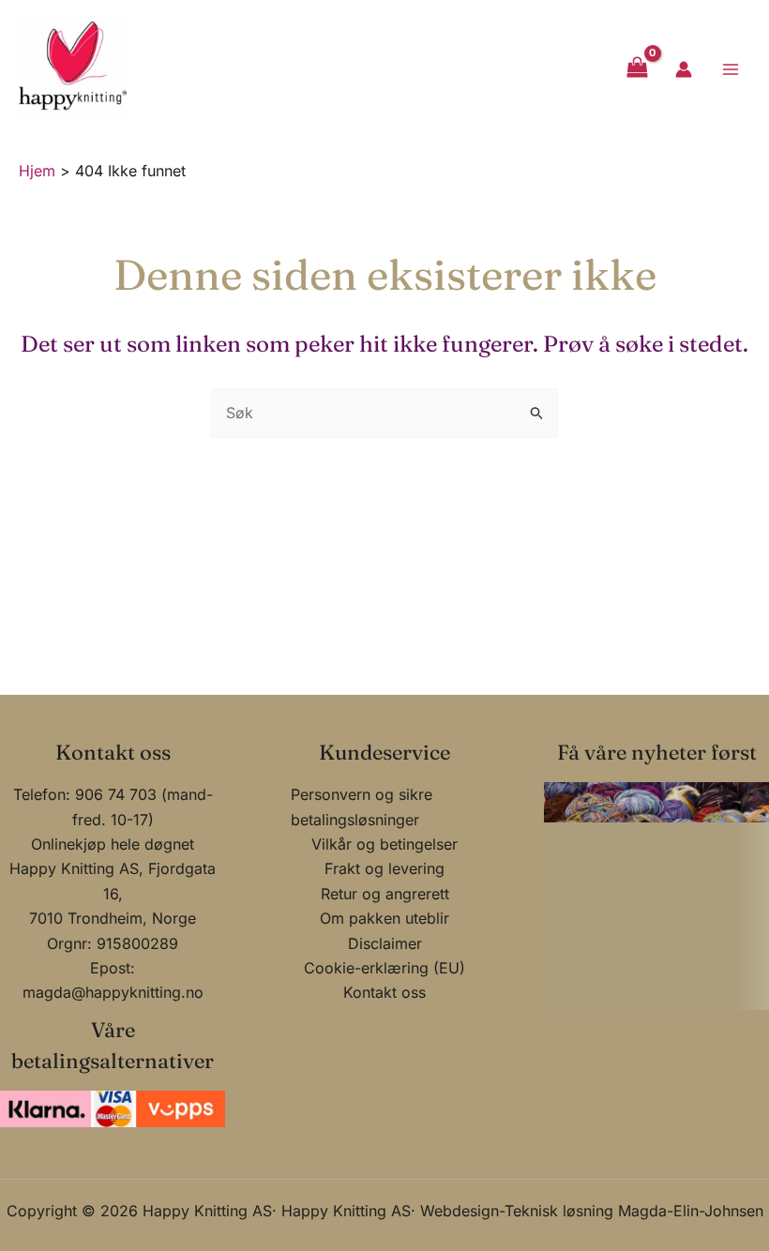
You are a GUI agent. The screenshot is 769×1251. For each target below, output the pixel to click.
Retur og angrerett (385, 893)
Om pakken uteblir (384, 918)
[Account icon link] (683, 69)
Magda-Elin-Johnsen (690, 1210)
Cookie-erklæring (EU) (384, 967)
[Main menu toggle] (730, 68)
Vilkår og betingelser (384, 844)
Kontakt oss (384, 992)
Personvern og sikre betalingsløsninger (361, 806)
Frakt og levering (384, 868)
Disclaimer (385, 943)
